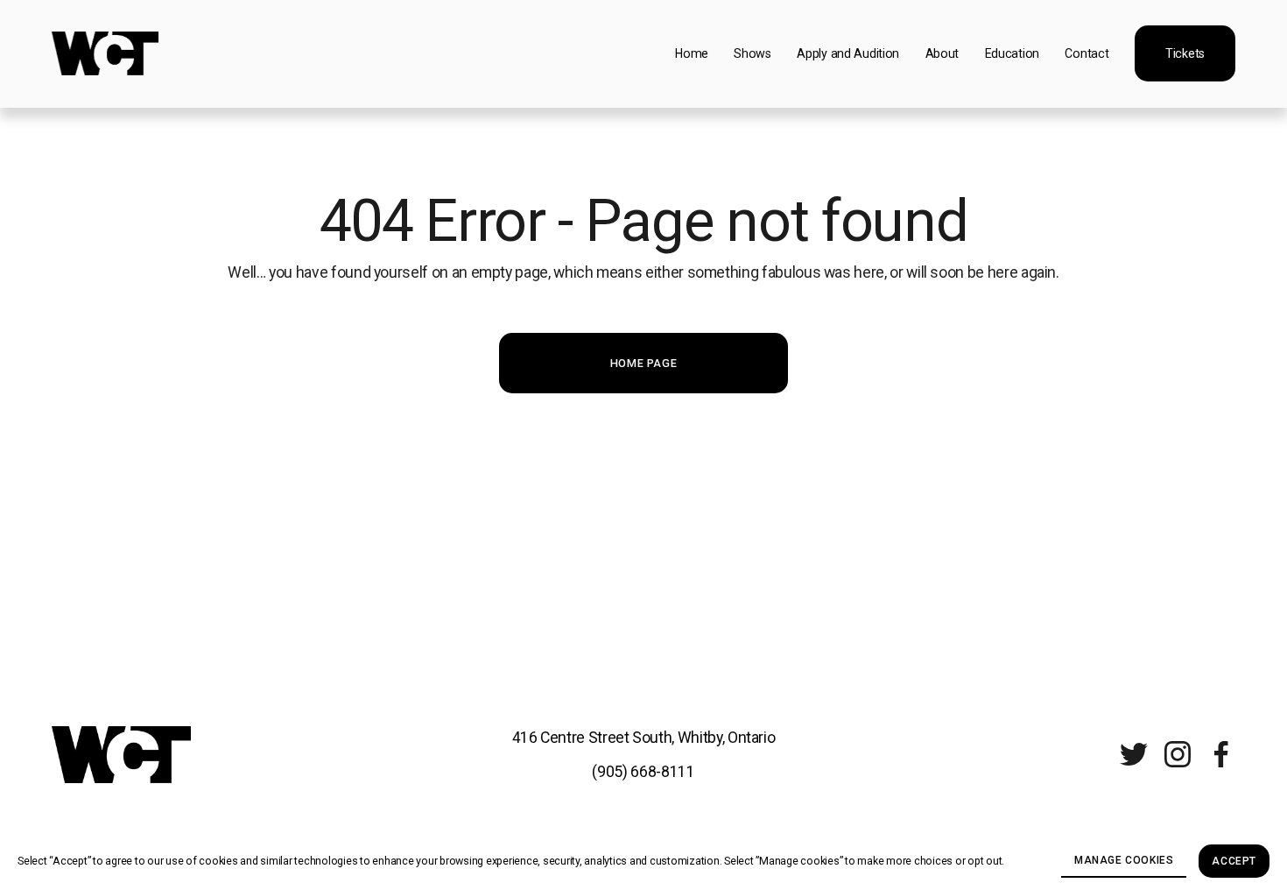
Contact (1086, 53)
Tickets (1185, 53)
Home (691, 53)
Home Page (644, 363)
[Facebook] (1221, 754)
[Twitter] (1134, 754)
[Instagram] (1178, 754)
